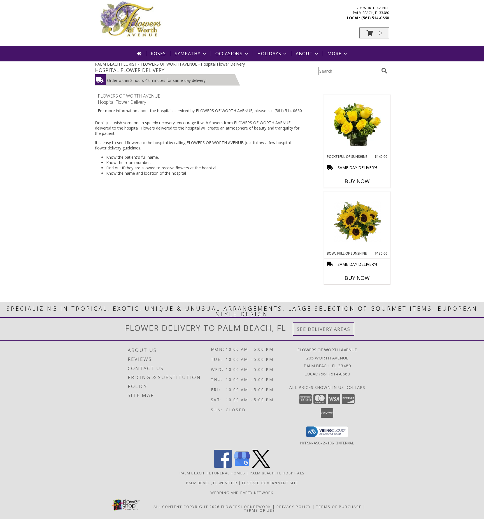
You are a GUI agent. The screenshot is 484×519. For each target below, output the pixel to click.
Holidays (269, 53)
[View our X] (261, 466)
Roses (158, 53)
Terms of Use (259, 510)
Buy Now (357, 181)
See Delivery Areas (323, 329)
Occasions (229, 53)
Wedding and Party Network (242, 492)
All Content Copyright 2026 (186, 506)
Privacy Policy (293, 506)
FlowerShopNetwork (246, 506)
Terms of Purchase (339, 506)
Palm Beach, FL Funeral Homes (212, 473)
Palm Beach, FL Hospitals (277, 473)
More (334, 53)
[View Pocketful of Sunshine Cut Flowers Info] (357, 124)
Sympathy (187, 53)
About (304, 53)
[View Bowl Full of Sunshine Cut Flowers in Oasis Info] (357, 221)
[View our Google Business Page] (242, 466)
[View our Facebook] (223, 466)
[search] (384, 71)
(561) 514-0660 (375, 17)
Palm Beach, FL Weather (212, 482)
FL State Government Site (270, 482)
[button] (374, 32)
